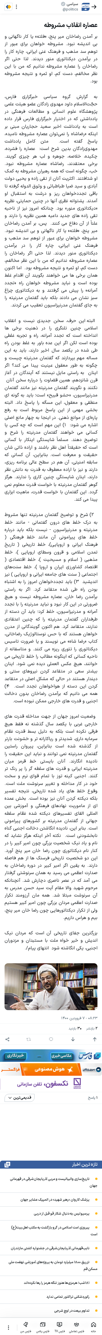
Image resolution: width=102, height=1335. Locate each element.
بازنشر (91, 1028)
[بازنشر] (28, 1039)
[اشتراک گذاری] (7, 1039)
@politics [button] (70, 9)
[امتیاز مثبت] (94, 1039)
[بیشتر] (8, 1327)
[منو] (16, 7)
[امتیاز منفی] (73, 1039)
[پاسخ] (51, 1039)
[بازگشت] (94, 6)
